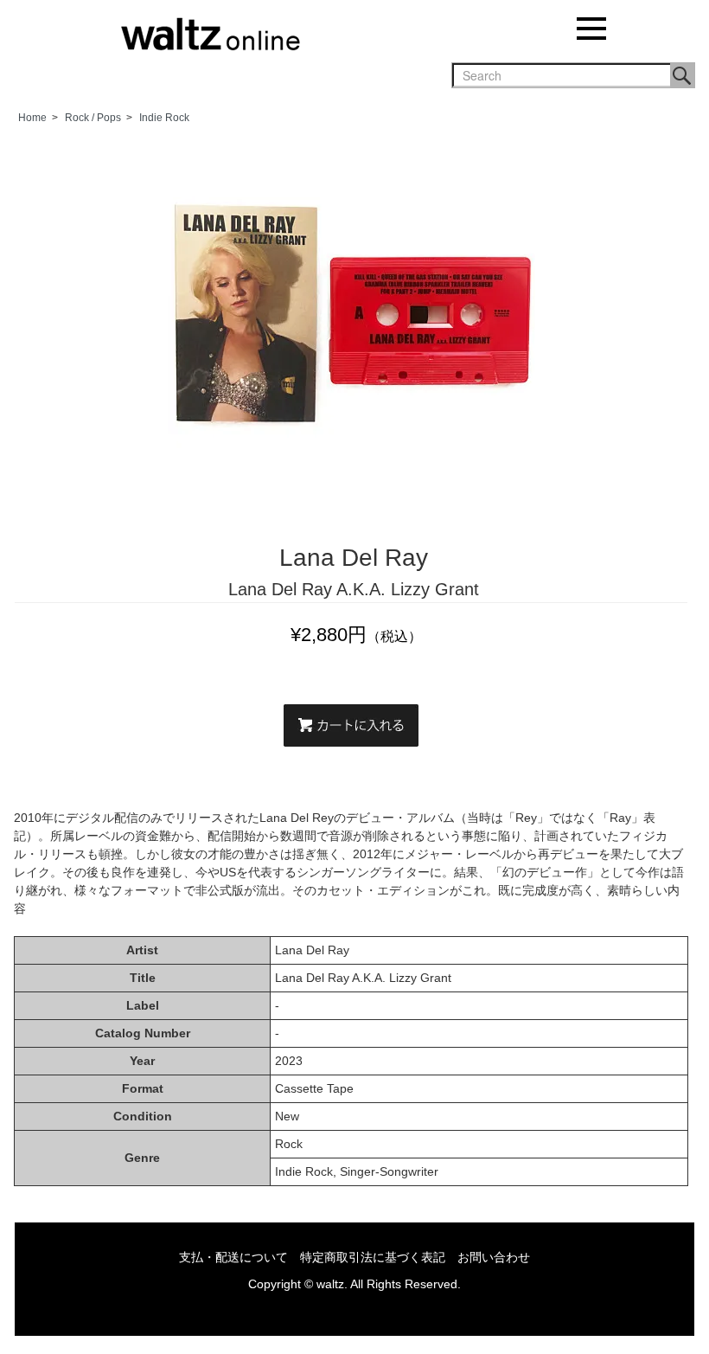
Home (32, 118)
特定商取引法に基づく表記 (372, 1257)
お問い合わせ (493, 1257)
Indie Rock (164, 118)
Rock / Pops (93, 118)
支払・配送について (233, 1257)
